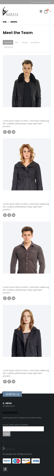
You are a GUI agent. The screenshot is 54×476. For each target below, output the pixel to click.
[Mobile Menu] (42, 11)
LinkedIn (13, 132)
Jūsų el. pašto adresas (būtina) (15, 424)
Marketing (8, 47)
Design (24, 42)
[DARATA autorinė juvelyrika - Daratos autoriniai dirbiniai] (10, 11)
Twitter (9, 132)
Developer (35, 42)
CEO (16, 42)
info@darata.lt (9, 406)
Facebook (5, 132)
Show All (7, 42)
